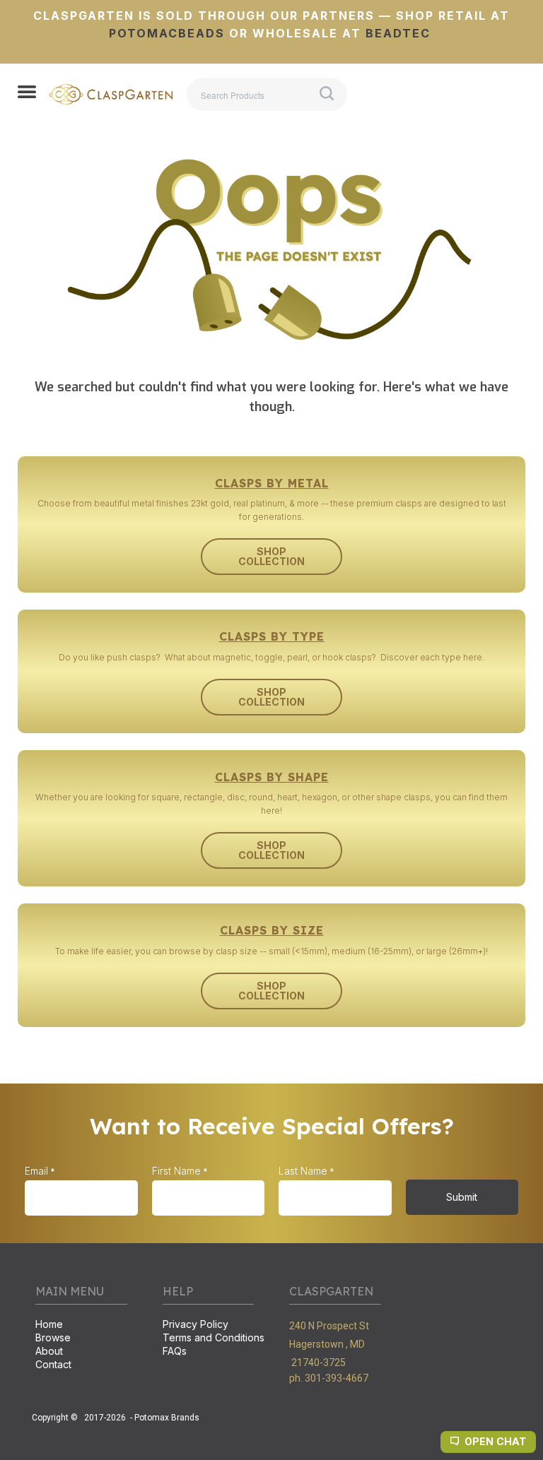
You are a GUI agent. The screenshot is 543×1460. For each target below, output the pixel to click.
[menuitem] (81, 1325)
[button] (27, 93)
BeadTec (398, 33)
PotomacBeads (167, 33)
